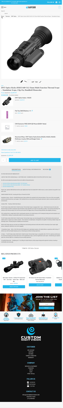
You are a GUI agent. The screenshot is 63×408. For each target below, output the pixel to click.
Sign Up (46, 308)
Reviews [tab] (46, 169)
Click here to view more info (8, 149)
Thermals (36, 248)
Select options (14, 286)
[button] (59, 7)
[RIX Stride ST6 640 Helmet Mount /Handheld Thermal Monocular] (40, 266)
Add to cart (35, 160)
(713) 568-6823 (31, 398)
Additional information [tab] (32, 169)
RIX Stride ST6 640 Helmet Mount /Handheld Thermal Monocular (40, 278)
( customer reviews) (13, 95)
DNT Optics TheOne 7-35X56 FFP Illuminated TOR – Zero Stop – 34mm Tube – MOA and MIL (14, 279)
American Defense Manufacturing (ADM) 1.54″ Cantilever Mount (16, 185)
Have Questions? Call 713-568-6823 (11, 152)
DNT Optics (31, 248)
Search (3, 11)
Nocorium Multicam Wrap (8, 186)
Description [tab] (16, 169)
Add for (21, 126)
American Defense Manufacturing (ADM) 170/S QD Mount (15, 183)
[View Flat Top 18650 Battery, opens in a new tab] (32, 110)
